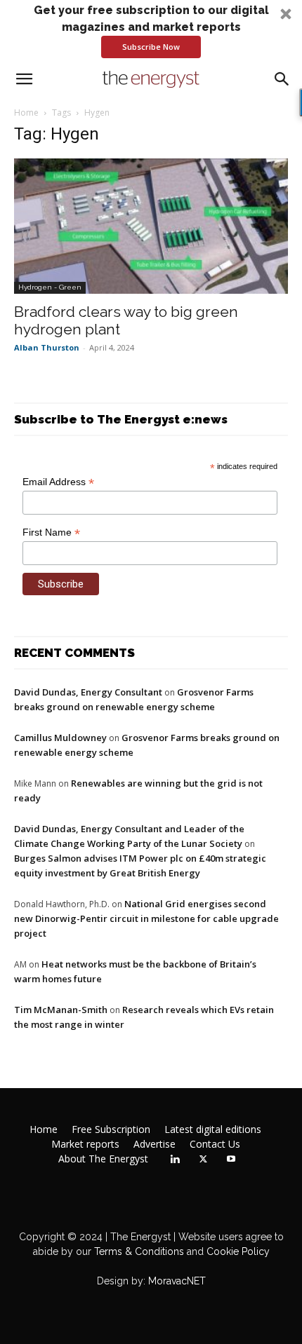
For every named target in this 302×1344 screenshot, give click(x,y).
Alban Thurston (46, 347)
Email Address (58, 482)
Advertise (154, 1144)
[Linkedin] (174, 1159)
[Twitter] (203, 1159)
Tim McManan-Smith (60, 1009)
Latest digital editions (212, 1129)
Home (26, 112)
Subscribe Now (151, 46)
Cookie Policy (238, 1251)
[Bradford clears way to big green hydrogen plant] (151, 226)
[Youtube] (231, 1159)
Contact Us (215, 1144)
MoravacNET (177, 1281)
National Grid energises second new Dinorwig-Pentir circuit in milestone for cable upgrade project (146, 918)
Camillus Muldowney (60, 737)
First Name (51, 532)
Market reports (85, 1144)
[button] (151, 30)
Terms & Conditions (137, 1251)
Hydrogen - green (49, 287)
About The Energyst (103, 1159)
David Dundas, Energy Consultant (88, 692)
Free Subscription (111, 1129)
